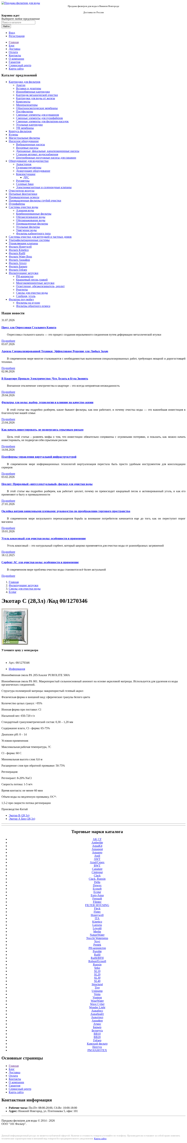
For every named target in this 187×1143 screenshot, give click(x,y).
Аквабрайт (97, 1014)
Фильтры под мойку (21, 299)
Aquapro (97, 852)
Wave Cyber (97, 1004)
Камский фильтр (97, 1043)
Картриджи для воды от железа (35, 98)
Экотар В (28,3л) (19, 815)
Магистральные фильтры (24, 137)
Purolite (97, 951)
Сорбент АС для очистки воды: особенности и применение (40, 562)
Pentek (97, 944)
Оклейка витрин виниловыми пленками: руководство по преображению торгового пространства (65, 511)
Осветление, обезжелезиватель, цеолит (40, 286)
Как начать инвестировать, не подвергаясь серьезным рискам (42, 429)
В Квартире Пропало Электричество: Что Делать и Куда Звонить (44, 378)
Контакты (15, 55)
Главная (14, 42)
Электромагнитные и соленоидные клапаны (44, 187)
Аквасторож (23, 164)
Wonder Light (97, 1007)
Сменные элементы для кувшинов (37, 114)
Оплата (13, 52)
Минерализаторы (27, 104)
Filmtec (97, 901)
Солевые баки (25, 184)
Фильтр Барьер (18, 266)
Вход (12, 32)
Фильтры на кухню (28, 302)
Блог (12, 45)
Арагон (20, 85)
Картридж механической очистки (37, 95)
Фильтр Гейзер (18, 269)
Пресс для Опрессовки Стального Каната (28, 327)
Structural (97, 984)
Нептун (97, 1046)
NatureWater (97, 934)
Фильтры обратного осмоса (33, 306)
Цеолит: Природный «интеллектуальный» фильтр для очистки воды (47, 484)
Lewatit (97, 928)
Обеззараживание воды (30, 220)
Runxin (97, 964)
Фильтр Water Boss (20, 256)
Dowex (97, 885)
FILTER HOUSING (97, 905)
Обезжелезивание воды (30, 217)
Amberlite (97, 842)
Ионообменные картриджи (33, 91)
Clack (97, 875)
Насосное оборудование (24, 141)
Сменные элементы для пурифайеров (39, 118)
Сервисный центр (20, 65)
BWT (97, 865)
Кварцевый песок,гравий (32, 279)
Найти (6, 26)
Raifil (97, 954)
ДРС (26, 177)
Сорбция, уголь (25, 296)
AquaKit (97, 845)
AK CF (97, 839)
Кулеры (13, 134)
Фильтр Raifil (17, 253)
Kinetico (97, 921)
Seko (97, 967)
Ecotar (12, 591)
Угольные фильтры (28, 226)
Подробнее (8, 340)
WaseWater (97, 1000)
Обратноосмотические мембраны (37, 108)
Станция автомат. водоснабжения (37, 154)
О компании (16, 58)
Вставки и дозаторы (28, 88)
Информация (17, 668)
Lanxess (97, 924)
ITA (97, 918)
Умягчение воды (26, 230)
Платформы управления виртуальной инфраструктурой (38, 456)
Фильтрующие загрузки (23, 273)
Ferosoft (97, 898)
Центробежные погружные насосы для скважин (46, 157)
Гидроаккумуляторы (28, 167)
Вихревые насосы (27, 147)
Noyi (97, 941)
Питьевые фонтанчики (23, 193)
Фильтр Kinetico (19, 249)
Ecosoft (97, 888)
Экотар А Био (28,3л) (22, 818)
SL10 (97, 971)
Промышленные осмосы (24, 197)
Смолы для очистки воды (32, 292)
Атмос (97, 1023)
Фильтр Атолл (17, 263)
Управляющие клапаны (23, 243)
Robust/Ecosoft (97, 961)
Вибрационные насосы (30, 144)
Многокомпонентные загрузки (35, 282)
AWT (97, 859)
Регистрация (16, 36)
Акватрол (97, 1017)
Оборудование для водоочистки (29, 160)
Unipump (97, 990)
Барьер (97, 1027)
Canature (97, 868)
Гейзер (97, 1040)
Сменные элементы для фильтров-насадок (42, 121)
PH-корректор (24, 276)
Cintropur (97, 872)
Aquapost (97, 849)
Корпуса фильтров (20, 131)
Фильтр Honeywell (20, 246)
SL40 (97, 981)
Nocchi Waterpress (97, 938)
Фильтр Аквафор (19, 259)
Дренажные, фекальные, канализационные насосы (47, 151)
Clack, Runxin (97, 878)
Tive (97, 987)
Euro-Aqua (97, 895)
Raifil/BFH (97, 957)
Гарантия (14, 62)
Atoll (97, 855)
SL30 (97, 977)
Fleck (97, 908)
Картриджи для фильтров (24, 81)
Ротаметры (23, 180)
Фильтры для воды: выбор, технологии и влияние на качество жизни (47, 402)
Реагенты (22, 289)
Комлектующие (25, 174)
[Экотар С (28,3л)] (14, 644)
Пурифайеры (17, 203)
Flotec (97, 911)
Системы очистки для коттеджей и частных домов (40, 236)
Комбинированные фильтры (33, 213)
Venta (97, 994)
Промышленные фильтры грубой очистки (35, 200)
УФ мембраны (25, 128)
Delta (97, 882)
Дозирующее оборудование (33, 170)
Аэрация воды (25, 210)
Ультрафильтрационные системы (29, 240)
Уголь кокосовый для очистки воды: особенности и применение (43, 538)
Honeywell (97, 915)
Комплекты (23, 101)
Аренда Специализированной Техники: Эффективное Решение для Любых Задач (54, 351)
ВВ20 (97, 1037)
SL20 (97, 974)
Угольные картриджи (29, 124)
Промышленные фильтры (32, 223)
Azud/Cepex (97, 862)
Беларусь (97, 1030)
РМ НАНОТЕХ (97, 1050)
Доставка (14, 48)
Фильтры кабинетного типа (33, 233)
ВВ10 (97, 1033)
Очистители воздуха (21, 190)
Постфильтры (24, 111)
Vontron (97, 997)
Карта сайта (16, 68)
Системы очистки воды (23, 207)
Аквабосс (97, 1010)
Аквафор (97, 1020)
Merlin (97, 931)
